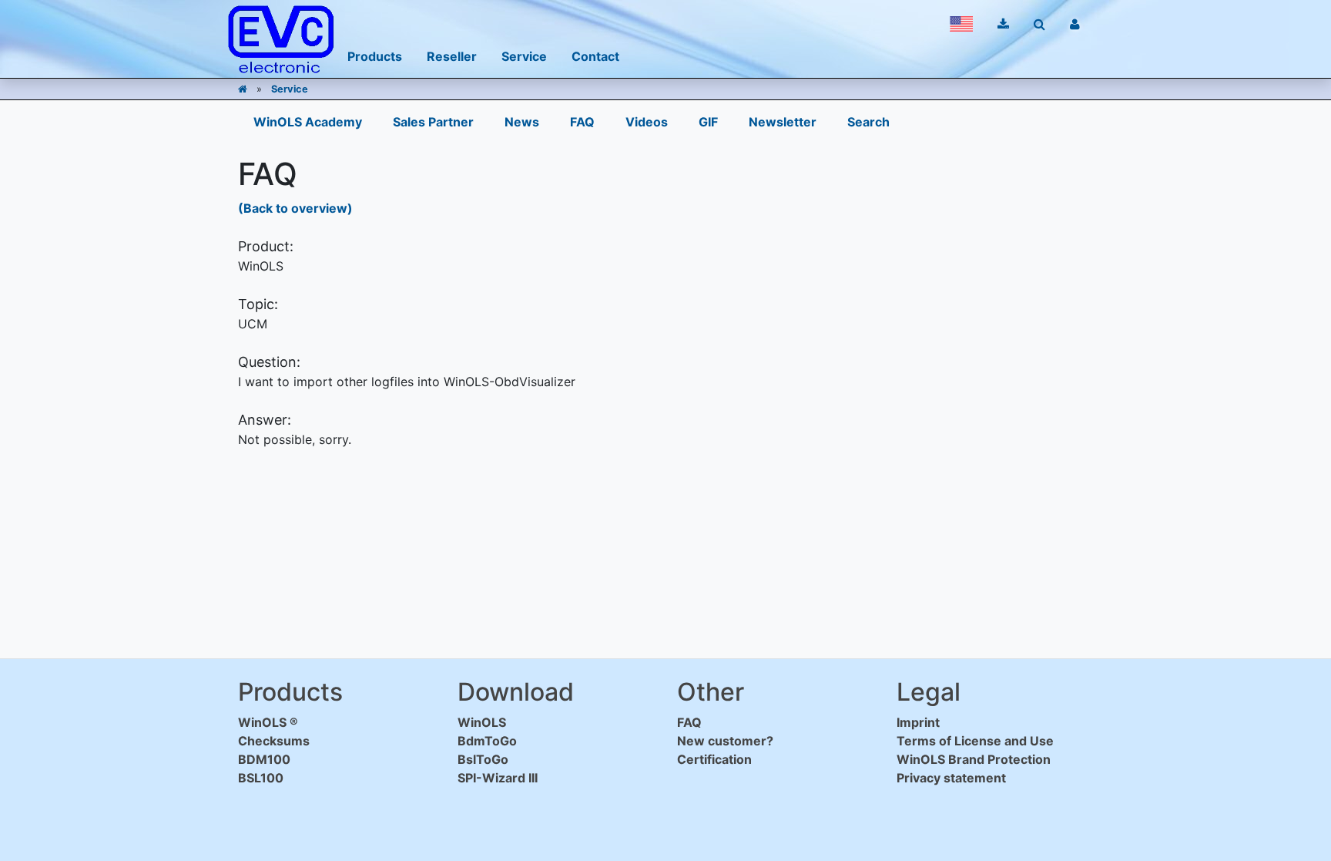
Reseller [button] (452, 56)
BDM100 (264, 759)
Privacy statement (951, 777)
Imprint (918, 722)
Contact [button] (595, 56)
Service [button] (524, 56)
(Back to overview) (295, 208)
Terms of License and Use (975, 740)
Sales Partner (433, 121)
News (522, 121)
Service (289, 89)
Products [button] (374, 56)
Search (868, 121)
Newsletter (782, 121)
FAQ (582, 121)
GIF (708, 121)
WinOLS (482, 722)
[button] (961, 24)
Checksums (274, 740)
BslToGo (483, 759)
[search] (1039, 23)
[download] (1003, 23)
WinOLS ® (268, 722)
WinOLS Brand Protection (974, 759)
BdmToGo (487, 740)
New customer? (725, 740)
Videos (646, 121)
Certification (714, 759)
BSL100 (260, 777)
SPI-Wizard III (498, 777)
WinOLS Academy (307, 121)
